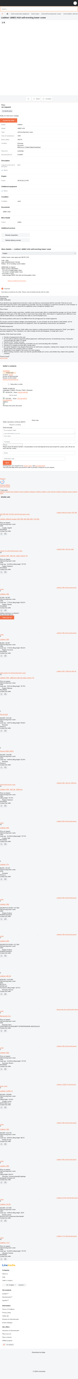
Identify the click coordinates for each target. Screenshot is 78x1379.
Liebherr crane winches (48, 492)
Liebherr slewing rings (7, 492)
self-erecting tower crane (25, 132)
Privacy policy (6, 1312)
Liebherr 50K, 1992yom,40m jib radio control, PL (17, 678)
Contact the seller (8, 120)
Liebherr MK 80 (5, 976)
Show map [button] (35, 420)
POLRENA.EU (7, 400)
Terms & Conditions (8, 1309)
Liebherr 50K (4, 904)
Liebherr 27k (4, 864)
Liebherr (20, 124)
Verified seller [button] (10, 372)
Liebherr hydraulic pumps (64, 492)
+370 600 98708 (22, 398)
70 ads (11, 374)
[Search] (75, 9)
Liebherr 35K (4, 594)
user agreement (40, 466)
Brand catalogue (7, 1322)
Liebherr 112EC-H (6, 1091)
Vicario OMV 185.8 (6, 751)
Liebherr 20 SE (5, 1204)
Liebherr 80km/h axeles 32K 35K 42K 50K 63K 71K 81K (19, 519)
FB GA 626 (4, 714)
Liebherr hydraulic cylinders (32, 492)
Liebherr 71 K (5, 1243)
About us (5, 1274)
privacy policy (28, 466)
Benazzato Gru (5, 1016)
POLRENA (6, 371)
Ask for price (8, 111)
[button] (75, 3)
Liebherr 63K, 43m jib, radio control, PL (14, 556)
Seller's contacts (7, 1280)
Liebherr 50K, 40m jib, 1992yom (11, 789)
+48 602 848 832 (23, 392)
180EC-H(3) (6, 211)
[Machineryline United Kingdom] (13, 3)
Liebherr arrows (19, 492)
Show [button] (16, 392)
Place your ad (7, 617)
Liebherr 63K (4, 828)
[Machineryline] (7, 14)
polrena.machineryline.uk (10, 379)
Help (3, 1277)
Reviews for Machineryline (10, 1319)
